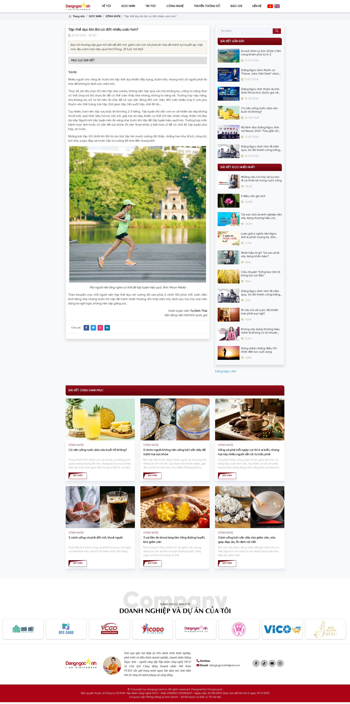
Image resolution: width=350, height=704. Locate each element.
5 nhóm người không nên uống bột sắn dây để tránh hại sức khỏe (174, 452)
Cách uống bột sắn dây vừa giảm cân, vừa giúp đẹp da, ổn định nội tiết (246, 540)
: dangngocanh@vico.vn (220, 665)
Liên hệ (256, 6)
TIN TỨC (150, 6)
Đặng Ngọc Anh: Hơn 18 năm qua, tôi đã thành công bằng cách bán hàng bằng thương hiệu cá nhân (260, 148)
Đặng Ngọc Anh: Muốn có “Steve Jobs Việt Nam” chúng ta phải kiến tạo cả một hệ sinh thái (261, 72)
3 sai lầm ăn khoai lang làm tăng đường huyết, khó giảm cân (174, 540)
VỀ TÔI (106, 6)
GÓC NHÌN (128, 6)
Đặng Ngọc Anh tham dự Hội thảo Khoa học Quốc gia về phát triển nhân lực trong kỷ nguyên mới (260, 91)
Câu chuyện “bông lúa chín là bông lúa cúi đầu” (260, 274)
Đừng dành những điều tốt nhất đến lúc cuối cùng (259, 350)
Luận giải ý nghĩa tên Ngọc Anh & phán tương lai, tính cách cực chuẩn (259, 235)
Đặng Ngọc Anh (225, 371)
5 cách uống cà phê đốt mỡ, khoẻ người (96, 537)
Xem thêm (77, 475)
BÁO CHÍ (236, 6)
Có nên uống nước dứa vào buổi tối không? (259, 110)
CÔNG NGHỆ (175, 6)
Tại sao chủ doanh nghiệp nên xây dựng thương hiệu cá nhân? (261, 216)
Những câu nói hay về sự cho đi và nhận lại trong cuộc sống (261, 179)
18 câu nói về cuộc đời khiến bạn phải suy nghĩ (259, 312)
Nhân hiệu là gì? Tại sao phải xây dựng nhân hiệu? (260, 254)
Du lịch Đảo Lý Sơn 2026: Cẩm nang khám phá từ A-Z (261, 53)
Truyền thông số (207, 6)
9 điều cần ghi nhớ (253, 196)
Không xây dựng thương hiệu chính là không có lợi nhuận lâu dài (260, 331)
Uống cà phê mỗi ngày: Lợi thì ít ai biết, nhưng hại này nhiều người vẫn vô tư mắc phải (248, 452)
